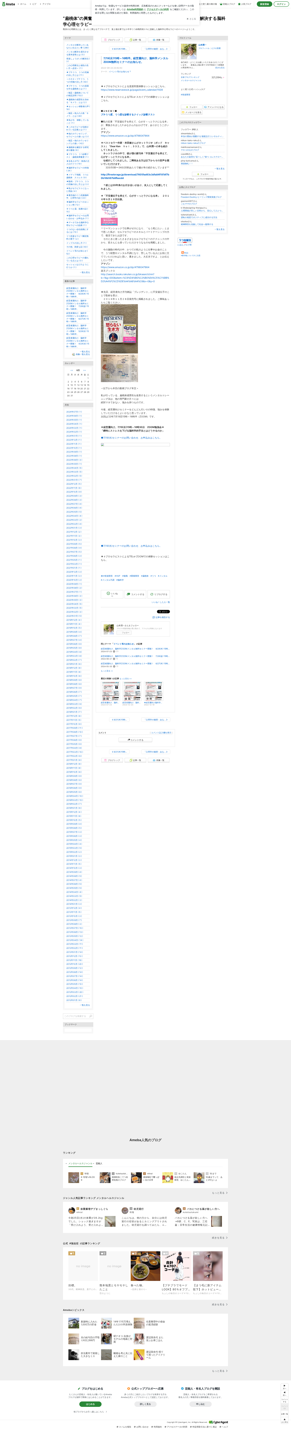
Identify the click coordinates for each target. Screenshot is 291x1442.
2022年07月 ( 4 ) (74, 504)
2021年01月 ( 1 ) (73, 568)
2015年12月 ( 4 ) (74, 812)
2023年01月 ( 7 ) (74, 480)
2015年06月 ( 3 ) (74, 836)
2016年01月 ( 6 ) (74, 808)
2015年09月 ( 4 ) (74, 824)
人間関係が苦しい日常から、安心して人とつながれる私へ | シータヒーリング (203, 210)
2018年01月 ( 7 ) (74, 712)
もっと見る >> (107, 671)
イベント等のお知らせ (119, 71)
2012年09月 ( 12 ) (74, 968)
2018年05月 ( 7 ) (74, 696)
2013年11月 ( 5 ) (73, 912)
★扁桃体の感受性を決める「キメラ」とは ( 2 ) (77, 101)
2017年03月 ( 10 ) (74, 752)
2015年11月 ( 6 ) (73, 816)
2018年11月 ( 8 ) (73, 672)
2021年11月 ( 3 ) (73, 536)
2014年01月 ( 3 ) (74, 904)
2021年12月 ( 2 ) (73, 532)
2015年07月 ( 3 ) (74, 832)
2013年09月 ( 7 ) (74, 920)
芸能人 (99, 1163)
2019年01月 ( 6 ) (74, 664)
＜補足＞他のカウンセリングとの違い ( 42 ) (77, 142)
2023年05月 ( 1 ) (74, 464)
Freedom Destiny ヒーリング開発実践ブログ (201, 197)
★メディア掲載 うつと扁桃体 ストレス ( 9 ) (77, 176)
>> (84, 370)
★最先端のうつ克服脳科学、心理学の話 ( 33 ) (77, 196)
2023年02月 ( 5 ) (74, 476)
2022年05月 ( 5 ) (74, 512)
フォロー (125, 632)
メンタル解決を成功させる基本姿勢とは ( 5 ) (77, 53)
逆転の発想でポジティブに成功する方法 (199, 217)
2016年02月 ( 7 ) (74, 804)
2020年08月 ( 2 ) (74, 588)
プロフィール (203, 48)
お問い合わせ (142, 1427)
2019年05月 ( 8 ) (74, 648)
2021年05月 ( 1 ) (74, 560)
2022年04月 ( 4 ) (74, 516)
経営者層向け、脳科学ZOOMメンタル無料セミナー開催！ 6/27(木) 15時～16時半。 (135, 663)
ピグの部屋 (216, 48)
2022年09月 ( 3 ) (74, 496)
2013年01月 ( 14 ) (74, 952)
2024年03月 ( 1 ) (74, 428)
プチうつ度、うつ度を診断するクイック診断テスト (128, 114)
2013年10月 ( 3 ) (74, 916)
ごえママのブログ (189, 203)
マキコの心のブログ (190, 150)
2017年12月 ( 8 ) (73, 716)
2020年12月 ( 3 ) (74, 572)
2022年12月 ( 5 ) (74, 484)
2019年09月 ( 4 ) (74, 632)
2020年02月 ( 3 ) (74, 612)
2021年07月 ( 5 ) (74, 552)
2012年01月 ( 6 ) (74, 1000)
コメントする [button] (137, 594)
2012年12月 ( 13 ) (74, 956)
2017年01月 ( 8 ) (74, 760)
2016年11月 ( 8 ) (73, 768)
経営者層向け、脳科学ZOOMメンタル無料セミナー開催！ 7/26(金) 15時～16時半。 (135, 656)
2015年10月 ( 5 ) (74, 820)
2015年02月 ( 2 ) (74, 852)
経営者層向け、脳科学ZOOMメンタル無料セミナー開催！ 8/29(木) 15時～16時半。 (135, 648)
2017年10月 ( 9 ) (74, 724)
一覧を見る (220, 168)
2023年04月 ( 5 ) (74, 468)
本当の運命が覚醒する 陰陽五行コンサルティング (203, 136)
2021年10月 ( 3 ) (74, 540)
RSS (186, 253)
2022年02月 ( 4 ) (74, 524)
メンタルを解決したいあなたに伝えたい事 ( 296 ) (77, 46)
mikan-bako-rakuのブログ (193, 143)
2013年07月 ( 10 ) (74, 928)
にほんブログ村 (184, 245)
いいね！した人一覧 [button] (161, 602)
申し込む (200, 1404)
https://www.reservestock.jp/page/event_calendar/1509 (132, 89)
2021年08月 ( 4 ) (74, 548)
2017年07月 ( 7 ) (74, 736)
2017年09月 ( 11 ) (74, 728)
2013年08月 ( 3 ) (74, 924)
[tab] (80, 1163)
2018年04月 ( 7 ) (74, 700)
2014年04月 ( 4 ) (74, 892)
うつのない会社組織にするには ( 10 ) (77, 230)
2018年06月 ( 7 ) (74, 692)
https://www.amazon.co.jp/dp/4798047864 (125, 135)
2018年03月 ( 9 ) (74, 704)
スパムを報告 (125, 1427)
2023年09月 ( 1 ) (74, 452)
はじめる (90, 1404)
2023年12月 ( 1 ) (74, 440)
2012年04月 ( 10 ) (74, 988)
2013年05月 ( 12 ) (74, 936)
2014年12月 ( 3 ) (74, 860)
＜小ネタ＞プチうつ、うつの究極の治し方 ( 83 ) (77, 80)
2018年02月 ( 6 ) (74, 708)
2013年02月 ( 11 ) (74, 948)
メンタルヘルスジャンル (191, 80)
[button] (284, 1420)
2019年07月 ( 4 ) (74, 640)
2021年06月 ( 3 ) (74, 556)
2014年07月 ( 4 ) (74, 880)
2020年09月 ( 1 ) (74, 584)
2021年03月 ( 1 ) (74, 564)
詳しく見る (145, 1404)
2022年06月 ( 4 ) (74, 508)
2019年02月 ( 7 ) (74, 660)
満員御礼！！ (187, 163)
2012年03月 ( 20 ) (74, 992)
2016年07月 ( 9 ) (74, 784)
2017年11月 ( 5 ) (73, 720)
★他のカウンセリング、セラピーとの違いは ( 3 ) (77, 135)
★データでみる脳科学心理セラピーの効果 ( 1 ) (77, 224)
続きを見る (220, 67)
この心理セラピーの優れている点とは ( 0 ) (77, 259)
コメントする (136, 740)
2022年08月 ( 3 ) (74, 500)
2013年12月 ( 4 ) (74, 908)
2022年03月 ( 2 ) (74, 520)
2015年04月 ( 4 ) (74, 844)
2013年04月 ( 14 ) (74, 940)
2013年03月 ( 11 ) (74, 944)
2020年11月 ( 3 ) (74, 576)
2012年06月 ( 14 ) (74, 980)
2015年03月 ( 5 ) (74, 848)
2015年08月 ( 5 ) (74, 828)
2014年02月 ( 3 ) (74, 900)
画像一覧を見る (83, 354)
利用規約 (158, 1427)
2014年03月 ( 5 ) (74, 896)
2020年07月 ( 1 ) (74, 592)
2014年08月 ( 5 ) (74, 876)
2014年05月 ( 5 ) (74, 888)
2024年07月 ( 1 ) (74, 411)
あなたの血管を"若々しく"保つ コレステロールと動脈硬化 (203, 157)
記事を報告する (163, 617)
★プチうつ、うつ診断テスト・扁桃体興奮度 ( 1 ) (77, 155)
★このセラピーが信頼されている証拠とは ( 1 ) (77, 128)
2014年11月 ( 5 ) (73, 864)
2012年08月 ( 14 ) (74, 972)
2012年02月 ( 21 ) (74, 996)
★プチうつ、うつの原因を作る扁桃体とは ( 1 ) (77, 87)
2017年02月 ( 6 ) (74, 756)
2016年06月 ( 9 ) (74, 788)
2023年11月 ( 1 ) (73, 444)
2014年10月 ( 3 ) (74, 868)
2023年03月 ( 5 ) (74, 472)
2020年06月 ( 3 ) (74, 596)
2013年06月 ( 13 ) (74, 932)
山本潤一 (202, 45)
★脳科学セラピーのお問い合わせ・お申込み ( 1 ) (77, 217)
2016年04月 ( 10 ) (74, 796)
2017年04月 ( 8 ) (74, 748)
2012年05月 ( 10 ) (74, 984)
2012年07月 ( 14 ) (74, 976)
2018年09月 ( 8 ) (74, 680)
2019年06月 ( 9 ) (74, 644)
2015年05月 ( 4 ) (74, 840)
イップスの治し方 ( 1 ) (76, 243)
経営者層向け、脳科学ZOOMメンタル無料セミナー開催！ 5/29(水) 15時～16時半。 (77, 329)
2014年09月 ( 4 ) (74, 872)
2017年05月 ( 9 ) (74, 744)
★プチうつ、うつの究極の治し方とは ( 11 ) (77, 73)
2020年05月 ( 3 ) (74, 600)
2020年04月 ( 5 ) (74, 604)
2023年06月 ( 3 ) (74, 460)
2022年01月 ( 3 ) (74, 528)
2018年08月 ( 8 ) (74, 684)
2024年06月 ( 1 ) (74, 416)
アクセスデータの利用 (177, 1427)
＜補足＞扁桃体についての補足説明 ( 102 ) (77, 94)
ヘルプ (225, 1427)
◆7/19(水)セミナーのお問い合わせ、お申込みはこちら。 (131, 437)
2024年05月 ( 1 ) (74, 420)
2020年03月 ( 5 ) (74, 608)
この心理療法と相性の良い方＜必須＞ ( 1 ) (77, 66)
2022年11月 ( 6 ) (73, 488)
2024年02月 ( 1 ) (74, 431)
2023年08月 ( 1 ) (74, 456)
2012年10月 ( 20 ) (74, 964)
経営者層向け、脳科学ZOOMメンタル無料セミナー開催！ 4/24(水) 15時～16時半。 (77, 342)
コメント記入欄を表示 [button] (161, 732)
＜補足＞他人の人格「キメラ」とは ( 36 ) (77, 114)
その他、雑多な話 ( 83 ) (77, 247)
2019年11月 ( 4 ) (73, 624)
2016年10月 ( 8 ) (74, 772)
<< (71, 370)
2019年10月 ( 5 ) (74, 628)
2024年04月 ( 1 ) (74, 424)
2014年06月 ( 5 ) (74, 884)
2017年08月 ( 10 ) (74, 732)
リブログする (160, 594)
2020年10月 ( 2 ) (74, 580)
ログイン (281, 4)
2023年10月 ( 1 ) (74, 448)
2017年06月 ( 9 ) (74, 740)
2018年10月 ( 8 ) (74, 676)
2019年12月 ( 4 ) (74, 620)
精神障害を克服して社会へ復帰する (197, 224)
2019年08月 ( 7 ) (74, 636)
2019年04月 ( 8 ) (74, 652)
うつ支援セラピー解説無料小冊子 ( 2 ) (77, 237)
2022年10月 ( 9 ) (74, 492)
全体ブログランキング (190, 77)
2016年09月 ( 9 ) (74, 776)
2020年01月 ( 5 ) (74, 616)
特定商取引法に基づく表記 (204, 1427)
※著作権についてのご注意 (190, 255)
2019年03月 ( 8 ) (74, 656)
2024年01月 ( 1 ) (74, 436)
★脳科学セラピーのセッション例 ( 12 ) (77, 203)
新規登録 (264, 4)
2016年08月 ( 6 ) (74, 780)
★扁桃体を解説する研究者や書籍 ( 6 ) (77, 148)
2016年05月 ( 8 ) (74, 792)
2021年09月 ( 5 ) (74, 544)
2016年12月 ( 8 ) (73, 764)
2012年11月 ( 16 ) (74, 960)
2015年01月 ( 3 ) (74, 856)
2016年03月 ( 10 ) (74, 800)
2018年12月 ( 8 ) (73, 668)
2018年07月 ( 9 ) (74, 688)
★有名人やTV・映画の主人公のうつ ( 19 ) (77, 162)
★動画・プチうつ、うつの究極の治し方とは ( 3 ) (77, 182)
